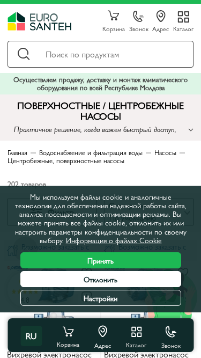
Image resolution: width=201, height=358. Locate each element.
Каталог (183, 28)
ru (31, 336)
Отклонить (100, 279)
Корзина (113, 28)
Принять (100, 260)
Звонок (138, 28)
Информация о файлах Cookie (114, 240)
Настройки (100, 298)
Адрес (160, 28)
